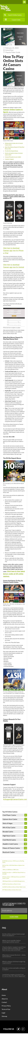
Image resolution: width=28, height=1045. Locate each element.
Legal (3, 1013)
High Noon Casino (9, 836)
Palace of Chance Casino (11, 848)
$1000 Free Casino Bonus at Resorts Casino (11, 884)
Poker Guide (15, 52)
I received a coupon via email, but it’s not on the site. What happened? (13, 975)
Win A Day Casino (9, 827)
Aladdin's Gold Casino (10, 844)
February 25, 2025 (12, 48)
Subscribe (14, 917)
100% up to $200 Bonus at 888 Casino (10, 869)
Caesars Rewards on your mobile (13, 157)
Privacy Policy (6, 1006)
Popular (8, 52)
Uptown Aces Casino (10, 819)
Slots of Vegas (7, 823)
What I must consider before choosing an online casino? (11, 941)
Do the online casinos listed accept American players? (13, 934)
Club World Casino (9, 840)
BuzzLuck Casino (9, 852)
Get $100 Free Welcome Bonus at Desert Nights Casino (14, 886)
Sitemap (4, 1016)
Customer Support (9, 159)
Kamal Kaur (9, 50)
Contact (4, 1002)
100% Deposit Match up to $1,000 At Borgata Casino (13, 881)
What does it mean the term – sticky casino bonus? (13, 955)
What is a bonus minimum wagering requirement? (13, 962)
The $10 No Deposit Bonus (11, 151)
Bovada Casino (8, 832)
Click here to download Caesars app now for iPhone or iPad (13, 250)
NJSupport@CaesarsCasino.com (15, 799)
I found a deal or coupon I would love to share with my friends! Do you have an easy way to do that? (14, 948)
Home (4, 995)
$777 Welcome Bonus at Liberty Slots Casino (11, 889)
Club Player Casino (9, 815)
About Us (5, 999)
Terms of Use (6, 1009)
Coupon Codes (16, 20)
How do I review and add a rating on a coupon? (13, 968)
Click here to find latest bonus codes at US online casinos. (14, 573)
